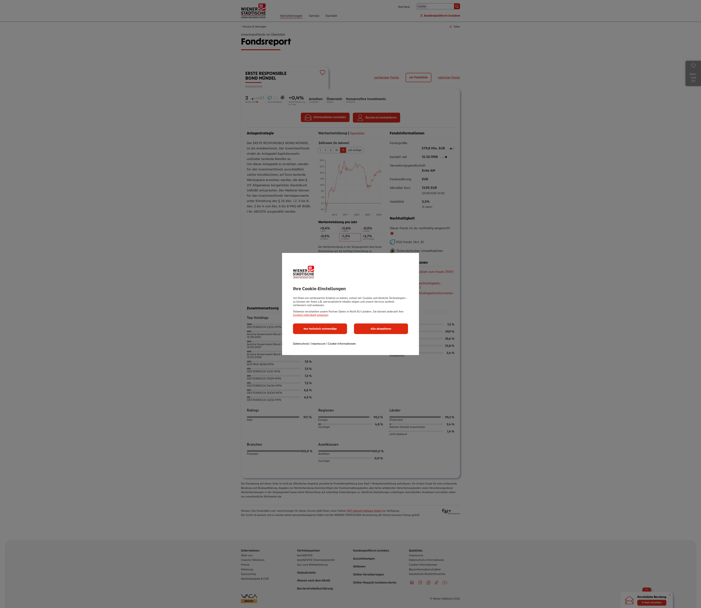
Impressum (318, 343)
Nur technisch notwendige (320, 328)
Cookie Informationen (342, 343)
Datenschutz (301, 343)
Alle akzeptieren (381, 328)
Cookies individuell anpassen (310, 315)
